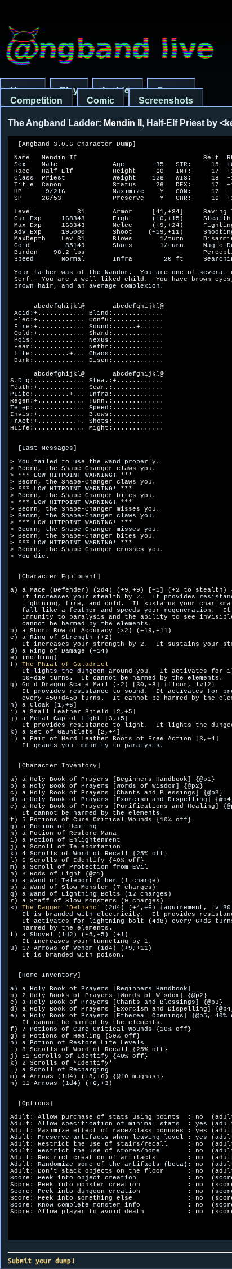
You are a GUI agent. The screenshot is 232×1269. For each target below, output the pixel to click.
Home (22, 90)
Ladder (117, 90)
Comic (100, 100)
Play (69, 90)
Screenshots (166, 100)
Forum (171, 90)
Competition (36, 100)
